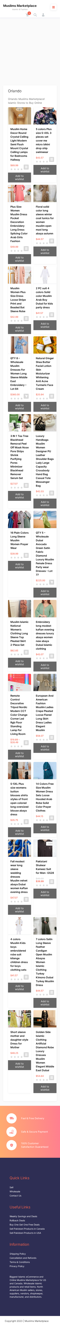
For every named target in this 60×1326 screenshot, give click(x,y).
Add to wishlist (19, 177)
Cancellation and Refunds (23, 1258)
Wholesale (15, 1191)
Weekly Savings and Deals (23, 1216)
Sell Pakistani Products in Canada (27, 1228)
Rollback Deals (17, 1220)
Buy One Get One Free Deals (25, 1224)
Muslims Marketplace (20, 6)
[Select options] (26, 167)
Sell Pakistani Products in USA (25, 1233)
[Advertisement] (30, 49)
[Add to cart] (26, 396)
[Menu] (53, 7)
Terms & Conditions (20, 1262)
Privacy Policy (17, 1266)
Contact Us (15, 1195)
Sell (11, 1187)
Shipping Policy (18, 1253)
